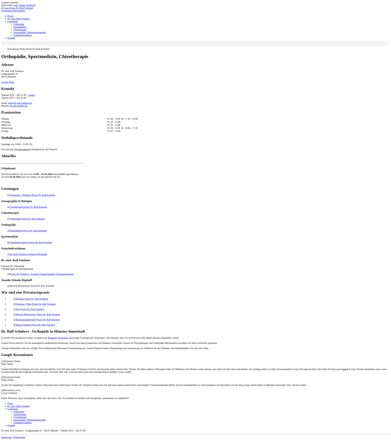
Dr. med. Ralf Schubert (18, 18)
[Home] (17, 8)
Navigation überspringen (13, 10)
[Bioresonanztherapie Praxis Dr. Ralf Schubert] (36, 319)
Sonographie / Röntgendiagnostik (29, 32)
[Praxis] (40, 274)
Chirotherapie (20, 29)
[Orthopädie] (26, 218)
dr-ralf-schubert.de (18, 106)
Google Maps (7, 82)
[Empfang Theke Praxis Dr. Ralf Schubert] (34, 304)
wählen (31, 95)
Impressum (6, 437)
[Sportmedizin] (27, 230)
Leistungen (12, 21)
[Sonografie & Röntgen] (31, 195)
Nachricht (30, 5)
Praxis (10, 16)
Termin (21, 5)
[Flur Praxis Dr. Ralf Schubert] (28, 309)
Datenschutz (19, 437)
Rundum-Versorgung (58, 338)
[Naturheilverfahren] (29, 242)
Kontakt (11, 38)
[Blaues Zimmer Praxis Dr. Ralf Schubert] (34, 325)
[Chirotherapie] (27, 207)
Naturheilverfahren (22, 35)
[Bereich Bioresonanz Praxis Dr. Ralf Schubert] (36, 314)
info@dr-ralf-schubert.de (20, 103)
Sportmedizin (19, 27)
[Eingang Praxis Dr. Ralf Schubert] (30, 299)
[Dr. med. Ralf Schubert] (27, 254)
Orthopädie (18, 24)
